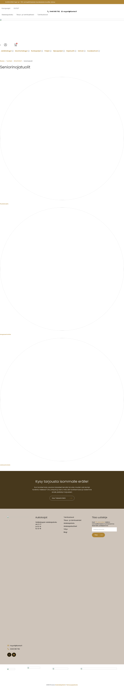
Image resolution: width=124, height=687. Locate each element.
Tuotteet (9, 61)
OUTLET (16, 8)
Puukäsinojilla (4, 204)
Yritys (66, 529)
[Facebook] (14, 655)
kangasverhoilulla (5, 334)
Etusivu (2, 61)
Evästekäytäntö (60, 685)
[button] (7, 51)
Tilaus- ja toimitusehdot (25, 15)
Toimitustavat (42, 15)
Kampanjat (6, 8)
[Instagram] (9, 655)
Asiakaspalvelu (7, 15)
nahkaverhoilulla (5, 465)
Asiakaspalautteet (70, 526)
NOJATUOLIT (18, 61)
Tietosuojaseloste (72, 685)
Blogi (65, 532)
